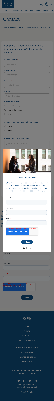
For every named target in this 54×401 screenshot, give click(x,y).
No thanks (27, 248)
